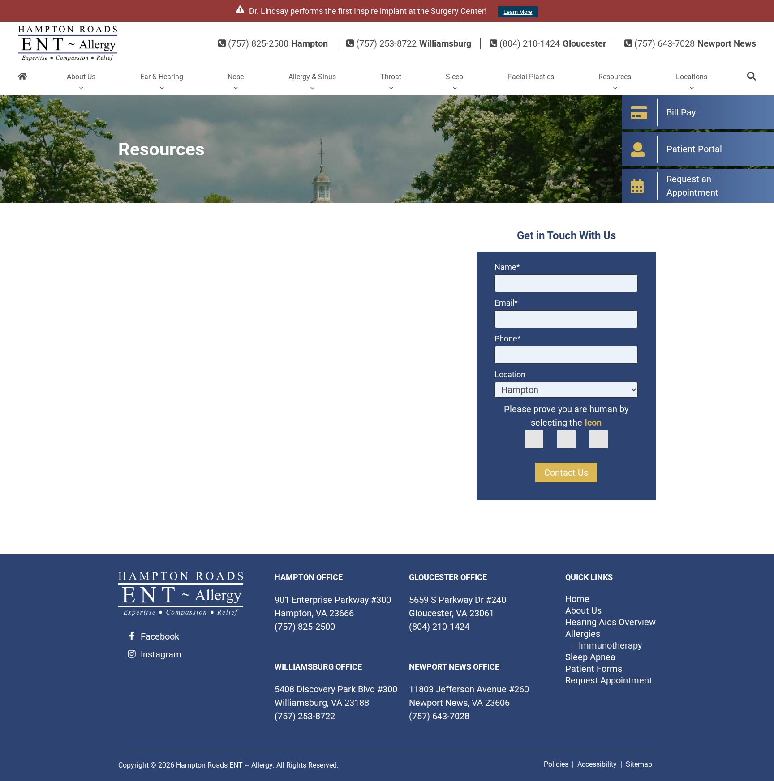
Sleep (454, 77)
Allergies (582, 633)
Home (22, 80)
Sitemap (639, 764)
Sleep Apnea (590, 657)
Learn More (517, 12)
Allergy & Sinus (312, 77)
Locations (691, 77)
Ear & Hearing (161, 77)
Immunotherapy (610, 645)
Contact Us (566, 472)
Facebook (160, 636)
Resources (614, 77)
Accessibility (597, 764)
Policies (556, 764)
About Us (81, 77)
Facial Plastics (531, 77)
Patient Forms (593, 668)
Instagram (161, 654)
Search (752, 80)
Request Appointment (608, 680)
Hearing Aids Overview (610, 622)
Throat (390, 77)
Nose (236, 77)
